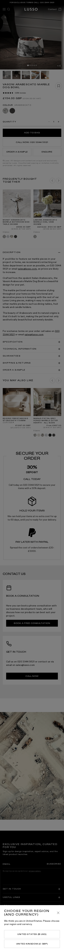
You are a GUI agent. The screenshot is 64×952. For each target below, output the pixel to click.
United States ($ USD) (32, 934)
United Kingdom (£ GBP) (32, 943)
